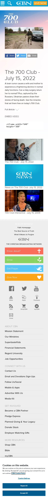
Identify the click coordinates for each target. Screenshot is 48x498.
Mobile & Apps (12, 388)
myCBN (36, 309)
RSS (11, 309)
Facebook (11, 288)
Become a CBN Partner (16, 411)
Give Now (40, 3)
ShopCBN (24, 309)
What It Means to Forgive (24, 235)
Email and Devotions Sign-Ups (20, 376)
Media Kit (9, 399)
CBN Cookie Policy (18, 473)
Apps (24, 300)
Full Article (10, 110)
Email (11, 318)
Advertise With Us (14, 393)
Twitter (24, 288)
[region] (24, 478)
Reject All (23, 486)
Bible (11, 300)
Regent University (14, 353)
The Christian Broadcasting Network (24, 244)
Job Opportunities (14, 359)
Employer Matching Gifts (17, 433)
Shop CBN (10, 445)
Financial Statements (15, 348)
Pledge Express (12, 416)
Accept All (24, 493)
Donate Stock (11, 427)
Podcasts (37, 300)
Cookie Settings (24, 478)
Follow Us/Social (13, 382)
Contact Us (10, 371)
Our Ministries (12, 337)
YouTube (36, 288)
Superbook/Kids (13, 342)
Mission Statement (14, 331)
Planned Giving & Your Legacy (20, 422)
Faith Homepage (24, 228)
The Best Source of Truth (24, 231)
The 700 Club (11, 18)
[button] (10, 56)
